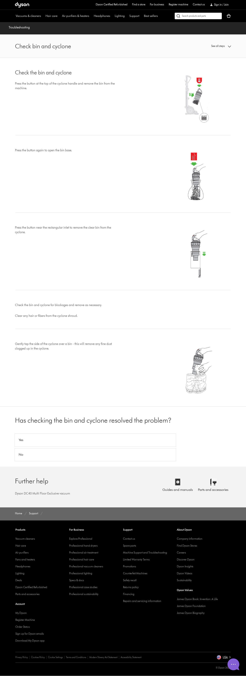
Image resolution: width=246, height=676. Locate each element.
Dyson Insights (185, 566)
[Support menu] (141, 16)
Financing (128, 594)
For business (157, 4)
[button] (206, 46)
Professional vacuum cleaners (86, 566)
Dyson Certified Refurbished (111, 4)
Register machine (178, 4)
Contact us (199, 4)
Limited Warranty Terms (136, 559)
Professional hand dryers (83, 545)
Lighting (120, 16)
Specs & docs (76, 580)
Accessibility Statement (131, 657)
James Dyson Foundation (191, 606)
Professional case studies (83, 587)
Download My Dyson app (30, 640)
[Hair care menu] (59, 16)
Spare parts (129, 545)
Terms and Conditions (76, 657)
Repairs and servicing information (142, 601)
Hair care (51, 16)
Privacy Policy (21, 657)
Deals (18, 580)
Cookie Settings (55, 657)
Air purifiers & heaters (75, 16)
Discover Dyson (185, 559)
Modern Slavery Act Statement (103, 657)
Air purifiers (22, 552)
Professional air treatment (83, 552)
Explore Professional (80, 538)
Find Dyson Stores (187, 545)
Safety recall (129, 580)
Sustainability (184, 580)
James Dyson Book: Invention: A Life (197, 599)
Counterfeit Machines (135, 573)
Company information (189, 538)
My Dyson (21, 613)
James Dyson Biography (190, 613)
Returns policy (131, 587)
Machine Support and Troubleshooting (145, 552)
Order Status (22, 627)
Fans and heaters (25, 559)
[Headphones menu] (112, 16)
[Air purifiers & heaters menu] (91, 16)
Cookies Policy (38, 657)
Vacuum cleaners (25, 538)
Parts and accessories (27, 594)
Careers (181, 552)
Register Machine (25, 620)
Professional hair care (81, 559)
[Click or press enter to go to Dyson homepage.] (22, 4)
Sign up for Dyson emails (29, 633)
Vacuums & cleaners (28, 16)
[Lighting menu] (127, 16)
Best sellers (151, 16)
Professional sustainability (83, 594)
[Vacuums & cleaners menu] (43, 16)
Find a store (138, 4)
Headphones (102, 16)
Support (134, 16)
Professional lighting (80, 573)
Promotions (129, 566)
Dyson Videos (184, 573)
